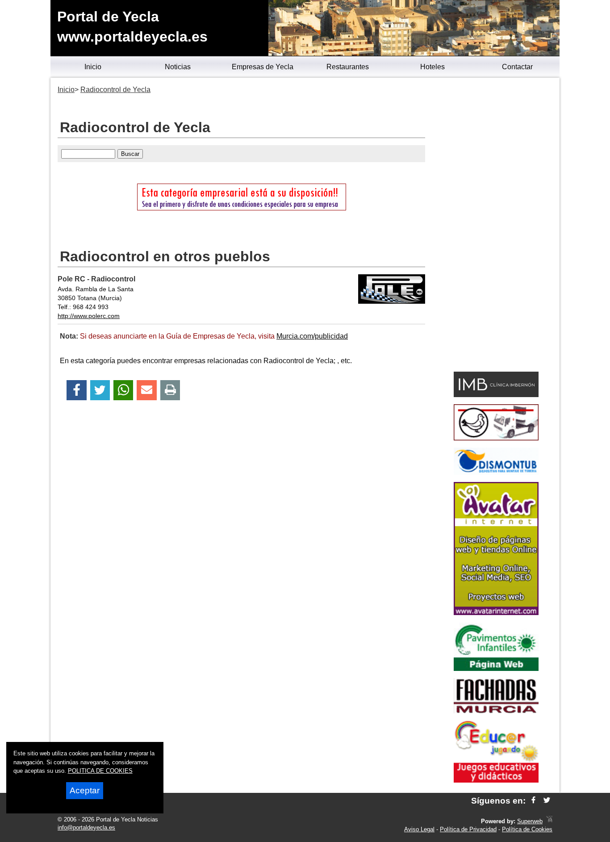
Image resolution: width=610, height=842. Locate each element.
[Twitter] (100, 390)
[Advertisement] (495, 226)
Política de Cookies (527, 829)
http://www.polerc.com (89, 315)
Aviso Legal (419, 829)
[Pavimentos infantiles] (496, 668)
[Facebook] (77, 390)
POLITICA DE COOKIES (100, 770)
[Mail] (146, 390)
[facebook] (533, 800)
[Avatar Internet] (496, 612)
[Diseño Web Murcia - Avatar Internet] (549, 821)
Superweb (530, 821)
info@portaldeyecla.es (86, 827)
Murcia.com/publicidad (312, 336)
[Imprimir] (170, 390)
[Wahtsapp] (123, 390)
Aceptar (85, 790)
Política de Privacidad (468, 829)
